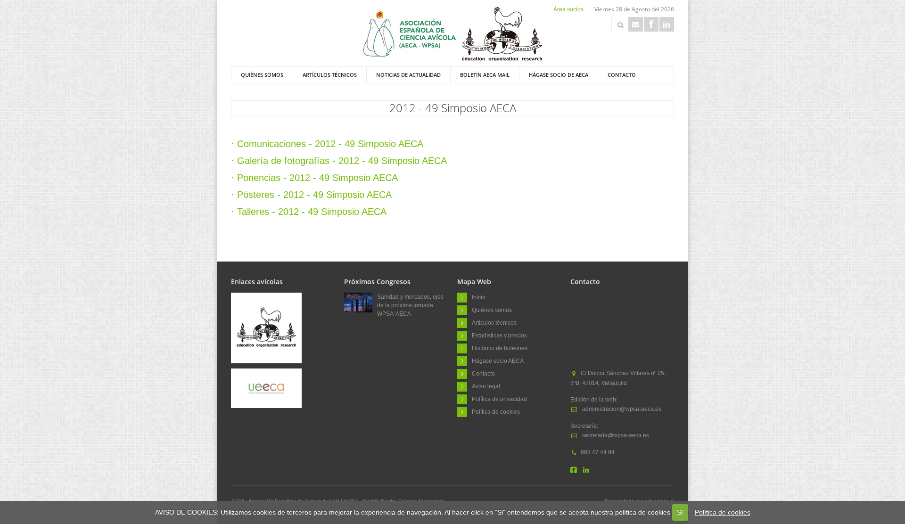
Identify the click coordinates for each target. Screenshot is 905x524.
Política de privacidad (499, 398)
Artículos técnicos (330, 74)
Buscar (620, 25)
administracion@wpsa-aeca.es (621, 409)
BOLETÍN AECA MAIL (485, 74)
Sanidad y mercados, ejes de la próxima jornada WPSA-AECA (410, 305)
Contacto (622, 74)
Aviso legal (486, 386)
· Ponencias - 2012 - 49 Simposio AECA (314, 177)
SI (680, 512)
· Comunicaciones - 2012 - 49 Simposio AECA (327, 144)
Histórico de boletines (499, 347)
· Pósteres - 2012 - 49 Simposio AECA (311, 194)
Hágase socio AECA (498, 360)
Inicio (478, 297)
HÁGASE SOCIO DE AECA (558, 74)
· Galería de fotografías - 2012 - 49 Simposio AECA (339, 161)
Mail (635, 24)
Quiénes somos (262, 74)
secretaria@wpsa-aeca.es (615, 435)
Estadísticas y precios (499, 335)
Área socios (568, 9)
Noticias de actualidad (408, 74)
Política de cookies (722, 512)
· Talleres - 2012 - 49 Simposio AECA (309, 211)
